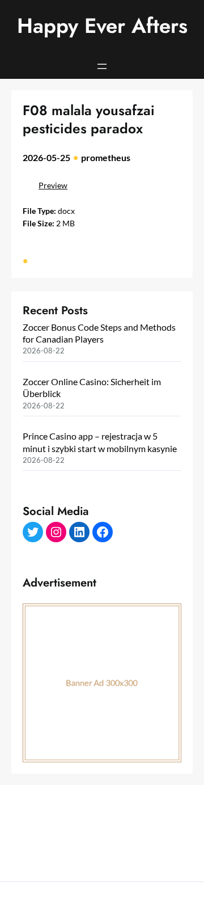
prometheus (105, 157)
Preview (53, 185)
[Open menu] (102, 66)
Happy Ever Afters (102, 26)
